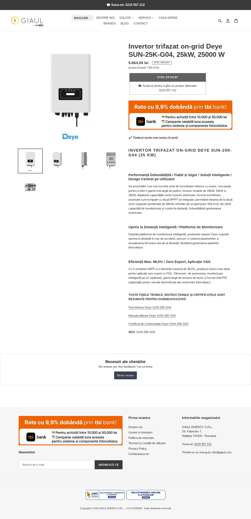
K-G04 (171, 315)
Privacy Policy (137, 448)
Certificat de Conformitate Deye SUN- (152, 323)
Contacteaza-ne (138, 454)
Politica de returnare (141, 437)
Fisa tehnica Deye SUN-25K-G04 (149, 307)
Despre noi (135, 427)
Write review (125, 375)
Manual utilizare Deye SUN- (146, 315)
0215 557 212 (203, 444)
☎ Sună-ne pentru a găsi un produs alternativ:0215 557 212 (167, 88)
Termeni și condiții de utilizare (147, 443)
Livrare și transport (140, 432)
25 (165, 315)
